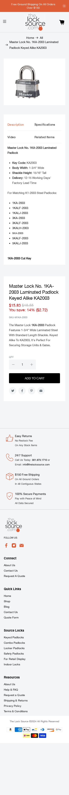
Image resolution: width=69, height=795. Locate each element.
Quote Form (11, 617)
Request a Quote (14, 695)
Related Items (44, 137)
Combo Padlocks (14, 642)
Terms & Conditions (16, 711)
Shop (7, 601)
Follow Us (10, 537)
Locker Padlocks (14, 648)
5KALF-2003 (20, 238)
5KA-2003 (17, 233)
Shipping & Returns (16, 700)
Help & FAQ (11, 689)
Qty (11, 357)
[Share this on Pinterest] (31, 390)
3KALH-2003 (20, 228)
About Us (9, 565)
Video (11, 137)
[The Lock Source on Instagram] (14, 546)
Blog (7, 606)
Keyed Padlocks (14, 637)
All (41, 37)
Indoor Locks (12, 664)
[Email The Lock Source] (21, 546)
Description (15, 124)
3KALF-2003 (20, 223)
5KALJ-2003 (20, 243)
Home (30, 37)
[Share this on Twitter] (12, 390)
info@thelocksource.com (36, 464)
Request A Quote (14, 576)
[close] (64, 6)
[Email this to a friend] (41, 390)
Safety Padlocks (14, 653)
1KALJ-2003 (20, 213)
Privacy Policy (12, 705)
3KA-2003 (18, 218)
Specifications (44, 124)
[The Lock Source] (34, 22)
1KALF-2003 (20, 208)
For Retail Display (15, 659)
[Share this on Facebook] (22, 390)
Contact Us (11, 570)
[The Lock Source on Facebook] (6, 546)
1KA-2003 (18, 203)
